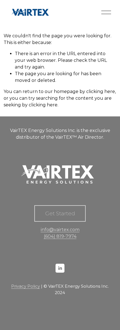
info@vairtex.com (60, 229)
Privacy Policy (25, 286)
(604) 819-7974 (60, 236)
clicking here (100, 91)
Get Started (60, 213)
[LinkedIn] (60, 268)
